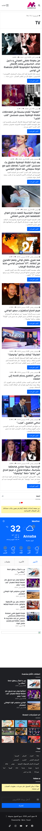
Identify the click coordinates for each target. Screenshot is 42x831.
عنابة (17, 768)
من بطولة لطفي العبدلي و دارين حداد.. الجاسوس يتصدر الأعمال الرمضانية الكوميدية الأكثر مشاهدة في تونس (22, 65)
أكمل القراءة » (33, 81)
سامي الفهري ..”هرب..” (28, 423)
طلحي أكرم (35, 57)
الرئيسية (36, 16)
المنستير (16, 760)
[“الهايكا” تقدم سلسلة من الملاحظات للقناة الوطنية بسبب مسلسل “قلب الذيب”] (21, 95)
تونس (12, 764)
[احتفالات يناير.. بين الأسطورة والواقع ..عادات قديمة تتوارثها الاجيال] (33, 605)
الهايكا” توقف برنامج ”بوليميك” (24, 354)
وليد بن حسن (27, 772)
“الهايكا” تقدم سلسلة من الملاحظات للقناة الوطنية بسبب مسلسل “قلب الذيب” (21, 115)
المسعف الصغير (34, 760)
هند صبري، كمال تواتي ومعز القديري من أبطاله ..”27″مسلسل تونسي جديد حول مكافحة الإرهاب (21, 263)
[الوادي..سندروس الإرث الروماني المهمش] (33, 594)
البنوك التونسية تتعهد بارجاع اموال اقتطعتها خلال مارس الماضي (22, 214)
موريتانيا (36, 772)
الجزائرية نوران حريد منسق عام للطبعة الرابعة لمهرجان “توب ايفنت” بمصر (14, 582)
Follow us (36, 778)
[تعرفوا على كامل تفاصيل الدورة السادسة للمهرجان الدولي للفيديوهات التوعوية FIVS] (34, 723)
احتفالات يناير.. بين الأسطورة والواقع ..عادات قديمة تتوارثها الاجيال (14, 604)
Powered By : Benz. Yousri (21, 820)
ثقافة (6, 764)
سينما (23, 768)
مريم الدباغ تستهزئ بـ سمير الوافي (22, 310)
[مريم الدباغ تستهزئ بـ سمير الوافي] (21, 294)
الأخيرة (21, 562)
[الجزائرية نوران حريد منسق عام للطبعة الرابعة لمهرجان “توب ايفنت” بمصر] (33, 583)
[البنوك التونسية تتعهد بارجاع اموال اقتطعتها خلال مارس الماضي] (21, 196)
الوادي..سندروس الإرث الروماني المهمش (14, 592)
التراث (31, 756)
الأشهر (35, 562)
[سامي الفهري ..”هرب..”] (21, 406)
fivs (38, 756)
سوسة (30, 768)
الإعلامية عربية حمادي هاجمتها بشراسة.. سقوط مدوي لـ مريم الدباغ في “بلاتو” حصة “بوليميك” (21, 469)
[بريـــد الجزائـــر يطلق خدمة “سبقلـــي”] (33, 572)
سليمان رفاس (34, 159)
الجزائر (24, 756)
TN (27, 16)
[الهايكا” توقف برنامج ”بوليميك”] (21, 338)
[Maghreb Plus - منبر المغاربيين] (31, 5)
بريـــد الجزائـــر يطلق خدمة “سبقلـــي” (16, 571)
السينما (17, 756)
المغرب (24, 760)
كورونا (10, 768)
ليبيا (4, 768)
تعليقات (7, 562)
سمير (36, 109)
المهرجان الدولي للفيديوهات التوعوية (28, 764)
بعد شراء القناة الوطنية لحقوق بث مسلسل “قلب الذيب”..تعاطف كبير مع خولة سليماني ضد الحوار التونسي (21, 165)
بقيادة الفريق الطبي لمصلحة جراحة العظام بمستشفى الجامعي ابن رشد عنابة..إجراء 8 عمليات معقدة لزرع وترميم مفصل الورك (14, 618)
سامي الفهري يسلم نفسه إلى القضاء (24, 377)
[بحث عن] (39, 6)
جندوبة (37, 768)
